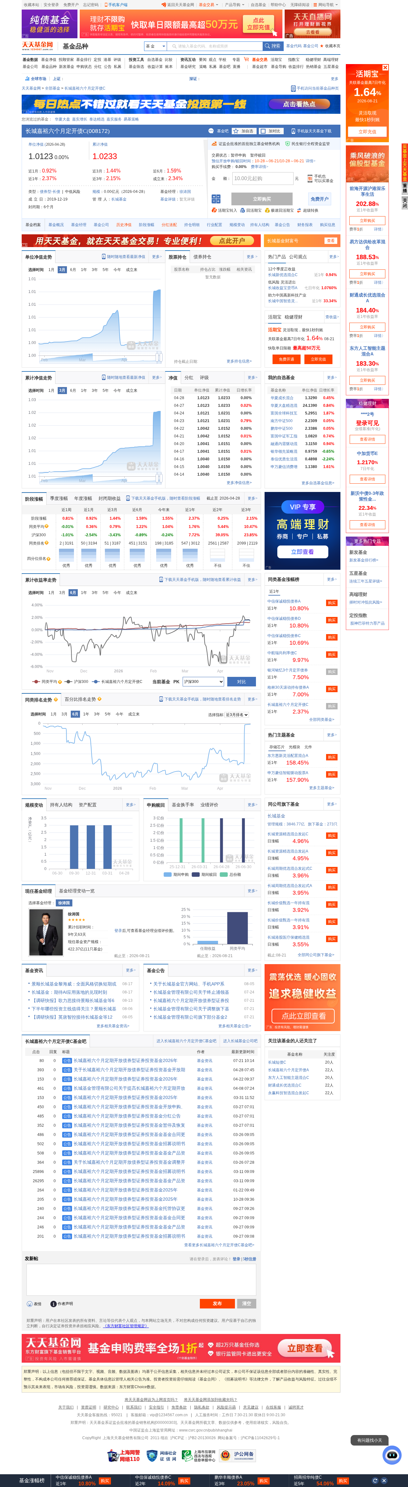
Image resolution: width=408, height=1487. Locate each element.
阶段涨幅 (146, 225)
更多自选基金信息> (318, 483)
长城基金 (119, 199)
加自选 (247, 131)
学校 (222, 59)
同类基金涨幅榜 (283, 579)
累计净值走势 (38, 377)
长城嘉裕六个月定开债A (288, 1070)
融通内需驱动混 (284, 444)
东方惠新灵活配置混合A (287, 755)
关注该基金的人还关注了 (292, 1040)
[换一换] (375, 1480)
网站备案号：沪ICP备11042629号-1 (249, 1438)
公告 (108, 66)
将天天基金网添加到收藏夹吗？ (210, 1399)
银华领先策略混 (284, 451)
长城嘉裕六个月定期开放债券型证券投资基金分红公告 (122, 1115)
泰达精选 (97, 119)
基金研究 (188, 66)
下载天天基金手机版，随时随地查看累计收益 (202, 579)
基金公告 (282, 225)
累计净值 (100, 144)
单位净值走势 (38, 257)
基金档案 (33, 225)
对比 (241, 681)
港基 (107, 59)
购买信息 (327, 225)
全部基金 (52, 88)
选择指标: (216, 715)
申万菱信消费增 (284, 467)
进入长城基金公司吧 (240, 1041)
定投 (97, 59)
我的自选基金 (281, 377)
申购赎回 (156, 805)
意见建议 (251, 1407)
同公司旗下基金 (283, 804)
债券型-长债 (50, 191)
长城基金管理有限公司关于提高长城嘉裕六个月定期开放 (124, 1088)
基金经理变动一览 (77, 890)
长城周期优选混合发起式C (289, 868)
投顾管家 (66, 59)
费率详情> (259, 167)
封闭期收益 (109, 498)
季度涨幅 (59, 498)
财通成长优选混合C (285, 1085)
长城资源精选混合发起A (287, 851)
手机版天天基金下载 (314, 131)
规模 (96, 191)
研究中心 (111, 1407)
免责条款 (179, 1407)
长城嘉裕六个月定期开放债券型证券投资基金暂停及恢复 (124, 1125)
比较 (168, 59)
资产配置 (88, 804)
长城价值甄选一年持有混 (288, 903)
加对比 (274, 131)
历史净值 (124, 225)
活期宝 (276, 59)
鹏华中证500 (282, 428)
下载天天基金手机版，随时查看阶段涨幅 (165, 498)
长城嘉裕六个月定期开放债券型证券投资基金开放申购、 (124, 1106)
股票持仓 (177, 257)
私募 (117, 66)
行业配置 (214, 225)
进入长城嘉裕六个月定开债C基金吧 (186, 1041)
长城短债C (277, 1062)
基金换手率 (183, 804)
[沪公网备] (237, 1455)
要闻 (203, 59)
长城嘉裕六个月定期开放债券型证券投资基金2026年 (120, 1060)
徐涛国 (185, 191)
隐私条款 (201, 1407)
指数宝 (294, 59)
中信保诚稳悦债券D (284, 618)
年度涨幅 (83, 498)
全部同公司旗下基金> (316, 955)
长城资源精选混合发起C (288, 834)
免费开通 (286, 359)
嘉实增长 (79, 119)
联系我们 (134, 1407)
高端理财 (331, 59)
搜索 (273, 46)
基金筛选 (136, 66)
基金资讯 (34, 970)
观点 (212, 59)
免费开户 (71, 5)
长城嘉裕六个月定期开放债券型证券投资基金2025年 (120, 1097)
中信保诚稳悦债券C (284, 636)
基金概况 (56, 225)
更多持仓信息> (239, 361)
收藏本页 (330, 46)
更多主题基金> (321, 788)
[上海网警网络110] (123, 1455)
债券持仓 (202, 256)
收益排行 (296, 66)
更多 (335, 79)
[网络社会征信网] (161, 1455)
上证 (57, 79)
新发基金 (66, 66)
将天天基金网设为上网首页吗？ (151, 1399)
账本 (169, 66)
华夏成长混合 (282, 398)
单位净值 (36, 144)
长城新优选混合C (283, 275)
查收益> (332, 317)
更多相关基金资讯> (113, 1026)
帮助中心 (278, 5)
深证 (195, 79)
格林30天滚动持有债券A (288, 687)
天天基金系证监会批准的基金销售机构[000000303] (133, 1422)
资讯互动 (188, 59)
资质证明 (88, 1407)
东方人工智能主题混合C (288, 1077)
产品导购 (232, 5)
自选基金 (258, 5)
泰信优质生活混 (284, 459)
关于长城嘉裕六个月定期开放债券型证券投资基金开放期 (124, 1069)
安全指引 (156, 1407)
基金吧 (224, 66)
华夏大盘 (62, 119)
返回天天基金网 (180, 5)
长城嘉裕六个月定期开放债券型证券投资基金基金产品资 (124, 1152)
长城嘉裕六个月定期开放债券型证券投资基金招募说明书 (124, 1143)
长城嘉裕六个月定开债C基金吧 (55, 1041)
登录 (118, 930)
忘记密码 (90, 5)
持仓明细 (192, 225)
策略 (203, 66)
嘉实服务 (114, 119)
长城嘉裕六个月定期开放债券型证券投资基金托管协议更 (124, 1208)
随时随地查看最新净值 (126, 256)
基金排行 (83, 59)
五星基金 (331, 66)
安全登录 (51, 5)
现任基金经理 (38, 891)
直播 (236, 66)
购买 (332, 603)
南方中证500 (282, 421)
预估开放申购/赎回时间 (231, 161)
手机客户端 (117, 5)
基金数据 (30, 59)
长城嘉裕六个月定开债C (85, 88)
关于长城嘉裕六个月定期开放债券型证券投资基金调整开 (124, 1162)
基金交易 (206, 5)
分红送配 (169, 225)
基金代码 (294, 46)
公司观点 (298, 256)
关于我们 (66, 1407)
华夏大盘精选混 (284, 405)
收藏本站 (31, 5)
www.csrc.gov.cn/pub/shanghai (205, 1430)
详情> (311, 161)
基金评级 (168, 199)
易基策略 (131, 119)
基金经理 (78, 225)
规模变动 (237, 225)
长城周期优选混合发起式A (289, 885)
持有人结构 (259, 225)
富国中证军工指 (284, 436)
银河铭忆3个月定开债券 (287, 670)
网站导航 (326, 5)
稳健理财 (313, 59)
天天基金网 (31, 88)
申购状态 (84, 66)
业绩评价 (209, 804)
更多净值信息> (239, 482)
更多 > (252, 256)
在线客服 (273, 1407)
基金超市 (259, 66)
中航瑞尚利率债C (282, 653)
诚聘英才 (296, 1407)
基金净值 (48, 59)
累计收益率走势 (40, 579)
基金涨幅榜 (32, 1480)
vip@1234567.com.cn (169, 1415)
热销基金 (313, 66)
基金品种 (75, 46)
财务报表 (305, 225)
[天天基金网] (40, 46)
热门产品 (277, 256)
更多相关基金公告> (234, 1026)
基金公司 (310, 46)
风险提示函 (226, 1407)
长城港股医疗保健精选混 (288, 937)
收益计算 (155, 66)
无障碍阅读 (300, 5)
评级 (117, 59)
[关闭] (384, 1480)
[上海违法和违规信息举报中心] (198, 1455)
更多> (157, 256)
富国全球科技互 (284, 413)
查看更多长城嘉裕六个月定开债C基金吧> (219, 1245)
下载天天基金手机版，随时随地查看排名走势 (202, 699)
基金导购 (278, 66)
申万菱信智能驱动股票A (287, 773)
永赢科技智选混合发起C (288, 1093)
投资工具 (136, 59)
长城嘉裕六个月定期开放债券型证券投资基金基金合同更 (124, 1134)
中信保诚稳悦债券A (284, 601)
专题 (236, 59)
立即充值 (318, 359)
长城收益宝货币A (282, 288)
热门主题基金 (281, 734)
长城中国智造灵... (283, 301)
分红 (98, 66)
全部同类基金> (321, 719)
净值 (173, 377)
